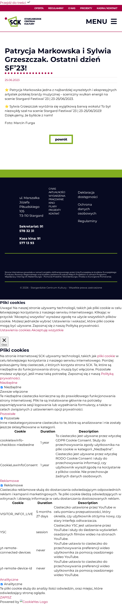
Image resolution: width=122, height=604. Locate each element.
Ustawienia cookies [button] (15, 330)
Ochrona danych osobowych (87, 209)
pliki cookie (106, 356)
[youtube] (86, 228)
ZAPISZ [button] (5, 597)
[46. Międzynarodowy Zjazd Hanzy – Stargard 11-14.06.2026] (61, 220)
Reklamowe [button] (9, 481)
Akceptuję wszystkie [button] (47, 330)
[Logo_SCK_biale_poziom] (31, 189)
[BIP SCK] (84, 234)
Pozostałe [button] (7, 414)
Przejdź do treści (13, 3)
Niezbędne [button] (8, 383)
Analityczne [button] (9, 579)
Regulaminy (87, 221)
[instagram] (93, 228)
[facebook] (79, 228)
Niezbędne (12, 387)
